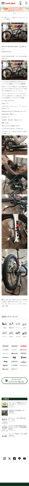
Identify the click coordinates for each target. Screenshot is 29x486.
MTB (13, 301)
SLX (16, 301)
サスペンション (12, 303)
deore (17, 299)
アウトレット (21, 301)
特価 (6, 306)
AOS (10, 299)
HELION (25, 299)
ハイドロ (19, 303)
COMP (13, 299)
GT (21, 299)
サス (6, 303)
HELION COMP (6, 301)
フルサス (24, 303)
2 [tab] (14, 13)
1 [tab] (13, 13)
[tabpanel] (14, 9)
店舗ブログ (14, 17)
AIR (7, 299)
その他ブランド (14, 369)
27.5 (4, 299)
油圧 (3, 306)
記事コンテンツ (7, 17)
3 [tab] (15, 13)
